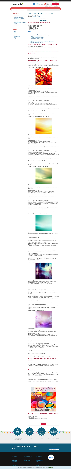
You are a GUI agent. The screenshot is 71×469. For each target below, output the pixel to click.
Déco (25, 7)
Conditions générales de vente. (28, 456)
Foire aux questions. (14, 456)
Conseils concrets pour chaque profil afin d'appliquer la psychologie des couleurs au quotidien (42, 41)
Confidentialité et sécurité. (27, 457)
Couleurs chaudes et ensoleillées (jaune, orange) (37, 37)
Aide (38, 3)
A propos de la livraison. (15, 465)
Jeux (14, 39)
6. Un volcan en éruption (32, 29)
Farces (48, 7)
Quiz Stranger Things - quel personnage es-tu (20, 21)
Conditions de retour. (15, 461)
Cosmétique (38, 7)
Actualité (15, 31)
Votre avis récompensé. (39, 456)
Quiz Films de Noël (16, 20)
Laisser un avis (43, 424)
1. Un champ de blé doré (32, 24)
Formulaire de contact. (15, 457)
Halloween (37, 462)
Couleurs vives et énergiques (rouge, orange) (37, 36)
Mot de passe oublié (14, 460)
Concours (15, 35)
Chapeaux (32, 7)
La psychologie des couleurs (36, 16)
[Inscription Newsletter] (58, 449)
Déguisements (15, 7)
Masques (28, 7)
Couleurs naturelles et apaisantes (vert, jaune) (37, 38)
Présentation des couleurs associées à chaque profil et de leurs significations (40, 35)
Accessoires (21, 7)
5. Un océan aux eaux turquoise (33, 28)
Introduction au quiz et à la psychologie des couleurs (36, 34)
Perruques (42, 7)
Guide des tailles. (14, 462)
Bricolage (15, 37)
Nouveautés (15, 33)
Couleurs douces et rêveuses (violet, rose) (36, 40)
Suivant (30, 31)
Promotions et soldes (39, 457)
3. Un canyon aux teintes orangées (34, 26)
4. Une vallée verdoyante (32, 27)
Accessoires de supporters (39, 460)
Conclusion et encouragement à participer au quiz (36, 42)
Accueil (15, 30)
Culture (15, 32)
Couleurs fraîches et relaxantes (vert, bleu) (37, 39)
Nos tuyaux (15, 38)
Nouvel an (37, 465)
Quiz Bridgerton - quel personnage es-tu (19, 18)
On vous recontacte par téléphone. (41, 434)
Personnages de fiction (17, 36)
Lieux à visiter (15, 34)
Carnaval (37, 461)
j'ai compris (51, 467)
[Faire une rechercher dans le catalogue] (34, 4)
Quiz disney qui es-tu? (17, 25)
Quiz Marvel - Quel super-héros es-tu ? (19, 17)
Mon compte (48, 4)
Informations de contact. (27, 460)
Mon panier (56, 4)
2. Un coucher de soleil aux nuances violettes (35, 25)
